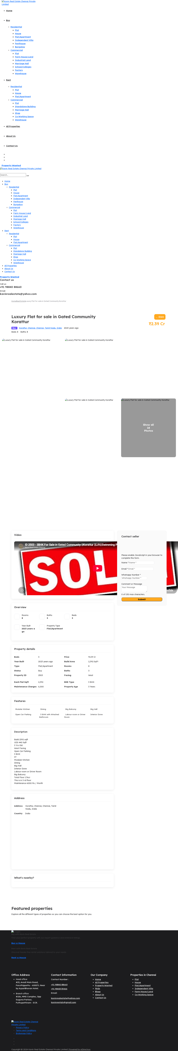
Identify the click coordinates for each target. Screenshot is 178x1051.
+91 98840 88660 (59, 984)
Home (9, 10)
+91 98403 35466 (59, 989)
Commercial (17, 50)
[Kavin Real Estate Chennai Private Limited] (20, 3)
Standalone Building (25, 106)
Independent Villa (24, 40)
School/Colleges (23, 67)
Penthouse (20, 43)
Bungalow (20, 47)
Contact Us (12, 145)
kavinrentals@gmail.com (63, 1002)
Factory (19, 70)
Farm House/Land (24, 57)
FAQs (97, 988)
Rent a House (18, 957)
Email (124, 569)
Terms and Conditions (26, 1030)
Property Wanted (11, 165)
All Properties (13, 126)
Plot (17, 30)
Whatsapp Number (131, 575)
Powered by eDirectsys (79, 1049)
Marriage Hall (22, 63)
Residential (16, 27)
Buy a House (18, 943)
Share (161, 317)
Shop (17, 113)
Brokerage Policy (24, 1033)
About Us (11, 136)
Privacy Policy (22, 1027)
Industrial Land (23, 60)
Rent (8, 80)
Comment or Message (131, 584)
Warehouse (20, 73)
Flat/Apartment (23, 37)
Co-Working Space (24, 116)
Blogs (98, 991)
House (18, 33)
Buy (8, 20)
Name (125, 562)
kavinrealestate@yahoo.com (65, 998)
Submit (142, 599)
